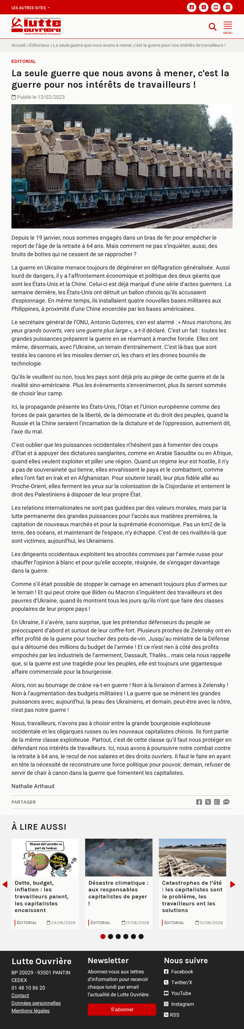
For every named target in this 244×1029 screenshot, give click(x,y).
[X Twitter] (203, 7)
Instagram (182, 1004)
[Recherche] (213, 26)
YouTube (180, 993)
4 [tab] (125, 936)
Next (234, 884)
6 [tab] (141, 936)
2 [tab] (110, 936)
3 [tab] (118, 936)
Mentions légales (30, 1011)
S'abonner (122, 1009)
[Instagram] (228, 7)
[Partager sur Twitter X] (208, 802)
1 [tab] (102, 936)
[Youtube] (215, 7)
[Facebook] (191, 7)
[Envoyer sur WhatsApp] (217, 802)
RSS (175, 1015)
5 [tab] (133, 936)
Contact (20, 995)
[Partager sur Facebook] (199, 802)
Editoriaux (39, 45)
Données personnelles (36, 1003)
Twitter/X (181, 982)
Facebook (181, 972)
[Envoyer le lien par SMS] (226, 802)
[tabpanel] (45, 884)
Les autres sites (29, 7)
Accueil (18, 45)
